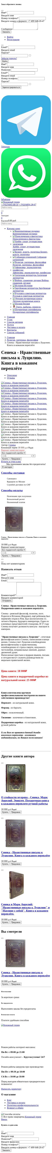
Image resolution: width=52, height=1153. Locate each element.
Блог (9, 1100)
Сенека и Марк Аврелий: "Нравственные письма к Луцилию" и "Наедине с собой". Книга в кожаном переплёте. (25, 909)
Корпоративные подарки (25, 233)
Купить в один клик (11, 461)
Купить (5, 459)
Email (4, 47)
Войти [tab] (10, 37)
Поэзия (26, 303)
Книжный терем (33, 1117)
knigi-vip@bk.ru (10, 1039)
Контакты (12, 330)
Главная (11, 317)
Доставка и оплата (16, 327)
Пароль (5, 52)
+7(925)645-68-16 (9, 204)
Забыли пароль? (9, 58)
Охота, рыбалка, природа (28, 307)
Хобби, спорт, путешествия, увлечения (26, 247)
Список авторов (15, 322)
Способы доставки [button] (13, 472)
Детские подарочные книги (26, 301)
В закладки (7, 467)
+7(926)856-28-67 (27, 204)
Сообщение (7, 29)
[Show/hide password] (29, 55)
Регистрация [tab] (13, 39)
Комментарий (8, 595)
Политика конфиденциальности (23, 1105)
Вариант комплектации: (13, 450)
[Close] (2, 10)
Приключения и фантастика (26, 239)
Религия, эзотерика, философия (28, 265)
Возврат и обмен (15, 1108)
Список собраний (15, 332)
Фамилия (5, 70)
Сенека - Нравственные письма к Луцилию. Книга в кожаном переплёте (25, 854)
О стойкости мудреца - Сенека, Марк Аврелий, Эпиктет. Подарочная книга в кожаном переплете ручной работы (25, 800)
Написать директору (11, 1089)
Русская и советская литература (28, 296)
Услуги (10, 325)
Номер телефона (9, 18)
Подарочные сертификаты (26, 312)
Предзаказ (15, 459)
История (28, 285)
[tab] (12, 375)
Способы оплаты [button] (12, 490)
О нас (10, 319)
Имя (3, 12)
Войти (5, 61)
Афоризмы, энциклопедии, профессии (32, 272)
